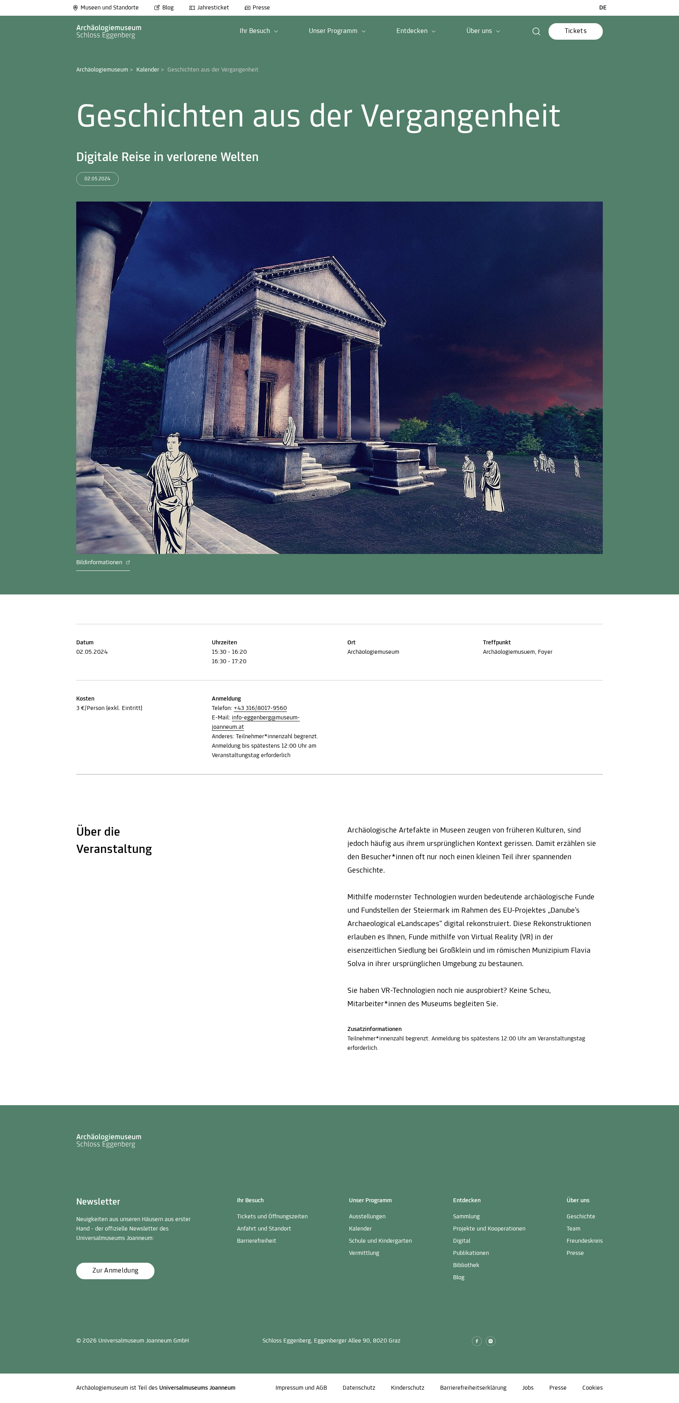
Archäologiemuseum (102, 70)
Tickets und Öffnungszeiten (272, 1217)
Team (573, 1229)
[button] (259, 31)
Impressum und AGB (301, 1388)
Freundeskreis (585, 1241)
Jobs (528, 1388)
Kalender (147, 70)
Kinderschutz (407, 1388)
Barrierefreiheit (256, 1241)
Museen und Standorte (110, 8)
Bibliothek (466, 1265)
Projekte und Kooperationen (489, 1229)
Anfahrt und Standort (264, 1229)
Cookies (592, 1388)
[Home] (109, 31)
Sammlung (466, 1217)
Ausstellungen (367, 1217)
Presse (261, 8)
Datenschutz (359, 1388)
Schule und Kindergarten (380, 1241)
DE (603, 8)
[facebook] (477, 1341)
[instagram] (490, 1341)
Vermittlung (364, 1253)
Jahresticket (213, 8)
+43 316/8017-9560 (260, 708)
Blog (168, 8)
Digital (461, 1241)
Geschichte (581, 1217)
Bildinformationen (100, 562)
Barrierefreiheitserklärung (473, 1388)
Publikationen (471, 1253)
